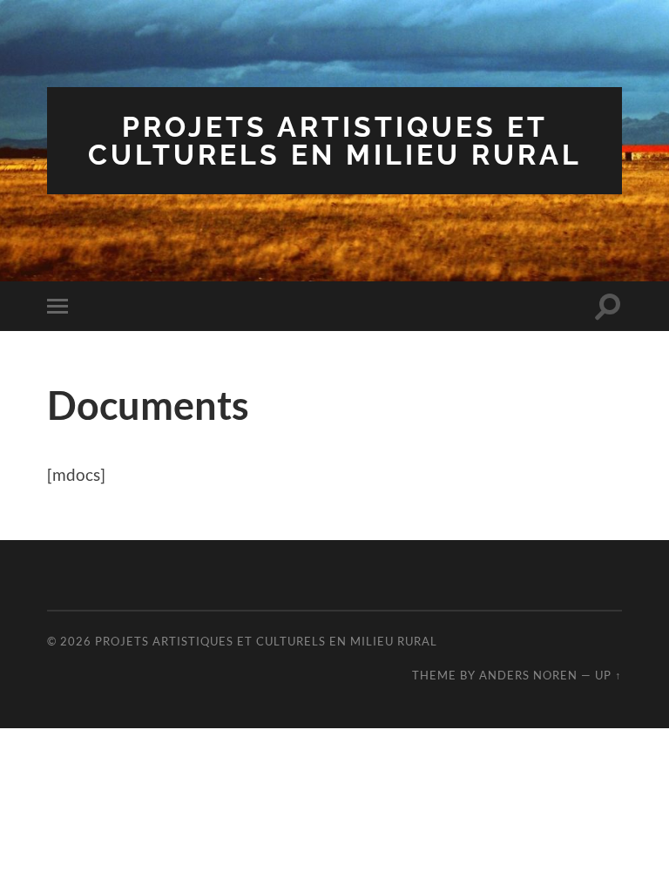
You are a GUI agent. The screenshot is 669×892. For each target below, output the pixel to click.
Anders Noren (528, 675)
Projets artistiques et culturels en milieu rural (335, 141)
